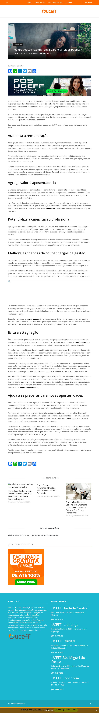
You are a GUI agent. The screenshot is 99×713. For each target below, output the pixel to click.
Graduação (40, 2)
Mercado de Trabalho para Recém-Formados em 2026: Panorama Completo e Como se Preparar (20, 495)
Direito (70, 418)
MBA (54, 114)
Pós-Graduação (55, 2)
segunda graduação (29, 387)
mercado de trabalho (46, 104)
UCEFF (26, 53)
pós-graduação (35, 319)
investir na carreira (55, 208)
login (29, 535)
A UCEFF (68, 2)
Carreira (18, 44)
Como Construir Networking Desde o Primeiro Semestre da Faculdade (46, 489)
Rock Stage (22, 703)
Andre (19, 502)
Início (29, 2)
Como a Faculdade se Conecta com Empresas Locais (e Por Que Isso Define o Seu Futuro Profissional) (76, 507)
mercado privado (80, 342)
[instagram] (7, 3)
